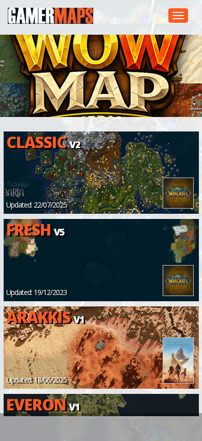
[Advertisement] (108, 427)
